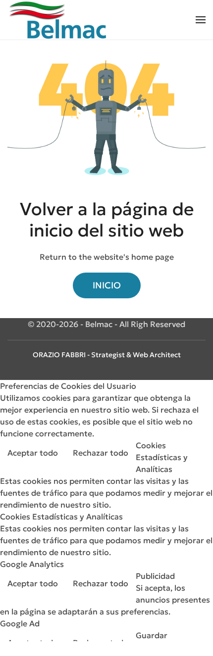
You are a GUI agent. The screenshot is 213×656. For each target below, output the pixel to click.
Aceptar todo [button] (32, 453)
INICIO (107, 285)
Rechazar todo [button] (100, 453)
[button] (201, 20)
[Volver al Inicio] (56, 20)
